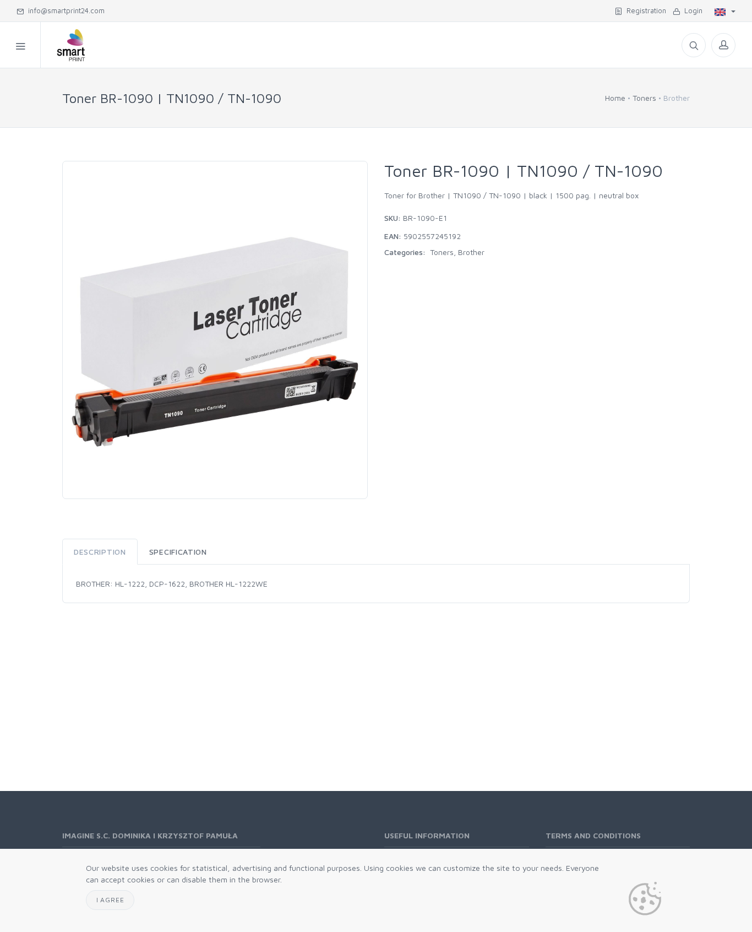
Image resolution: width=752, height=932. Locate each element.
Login (691, 10)
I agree (110, 900)
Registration (644, 10)
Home (615, 97)
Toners (644, 97)
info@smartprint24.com (64, 10)
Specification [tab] (178, 551)
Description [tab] (100, 551)
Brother (471, 252)
